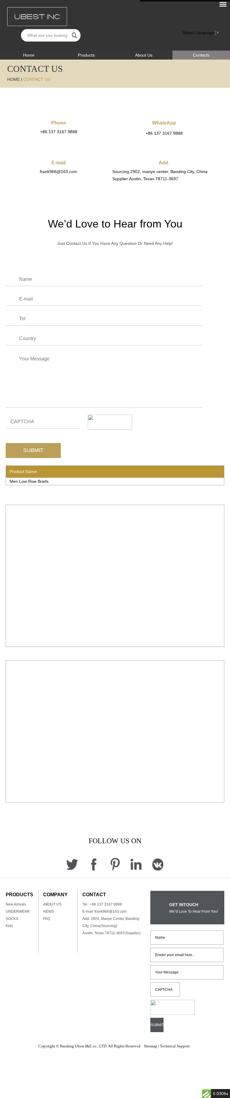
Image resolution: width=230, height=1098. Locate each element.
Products (86, 55)
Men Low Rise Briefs (29, 481)
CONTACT (94, 894)
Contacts (201, 55)
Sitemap (150, 1046)
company (55, 894)
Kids (9, 926)
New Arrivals (16, 904)
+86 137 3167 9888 (164, 133)
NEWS (48, 911)
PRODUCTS (19, 894)
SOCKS (12, 919)
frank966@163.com (58, 171)
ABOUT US (52, 904)
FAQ (46, 919)
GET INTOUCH (183, 904)
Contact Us (36, 79)
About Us (143, 55)
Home (28, 55)
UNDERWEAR (18, 911)
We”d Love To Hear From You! (193, 911)
